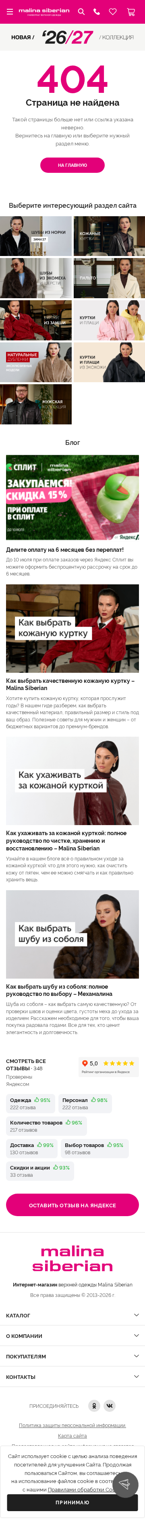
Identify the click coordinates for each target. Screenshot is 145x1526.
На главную (72, 165)
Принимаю (72, 1503)
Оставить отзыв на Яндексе (72, 1205)
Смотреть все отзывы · (26, 1064)
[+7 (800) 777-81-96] (97, 12)
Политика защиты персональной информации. (72, 1425)
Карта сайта (72, 1435)
